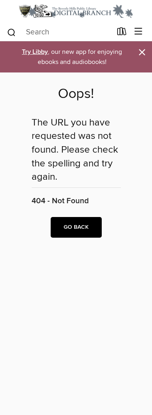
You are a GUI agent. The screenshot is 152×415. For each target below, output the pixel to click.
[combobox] (59, 32)
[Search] (11, 31)
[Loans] (121, 33)
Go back (76, 227)
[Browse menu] (138, 31)
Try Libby (35, 52)
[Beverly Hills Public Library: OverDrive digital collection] (76, 11)
